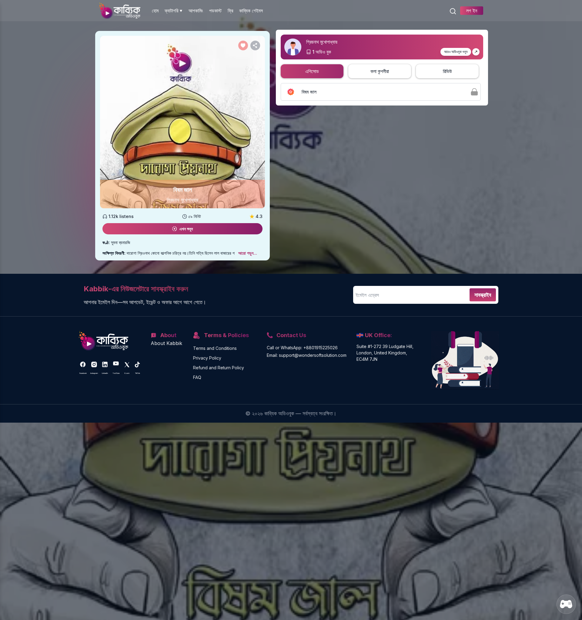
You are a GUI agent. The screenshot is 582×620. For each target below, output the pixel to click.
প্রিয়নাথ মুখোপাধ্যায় (182, 200)
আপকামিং (196, 11)
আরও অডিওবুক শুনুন (455, 51)
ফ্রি (230, 11)
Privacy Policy (207, 357)
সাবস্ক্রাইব (482, 295)
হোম (155, 11)
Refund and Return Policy (218, 367)
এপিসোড (312, 71)
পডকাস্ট (215, 11)
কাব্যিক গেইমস (251, 11)
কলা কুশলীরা (379, 71)
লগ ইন (471, 11)
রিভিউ (447, 71)
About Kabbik (166, 343)
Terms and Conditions (215, 348)
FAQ (197, 377)
